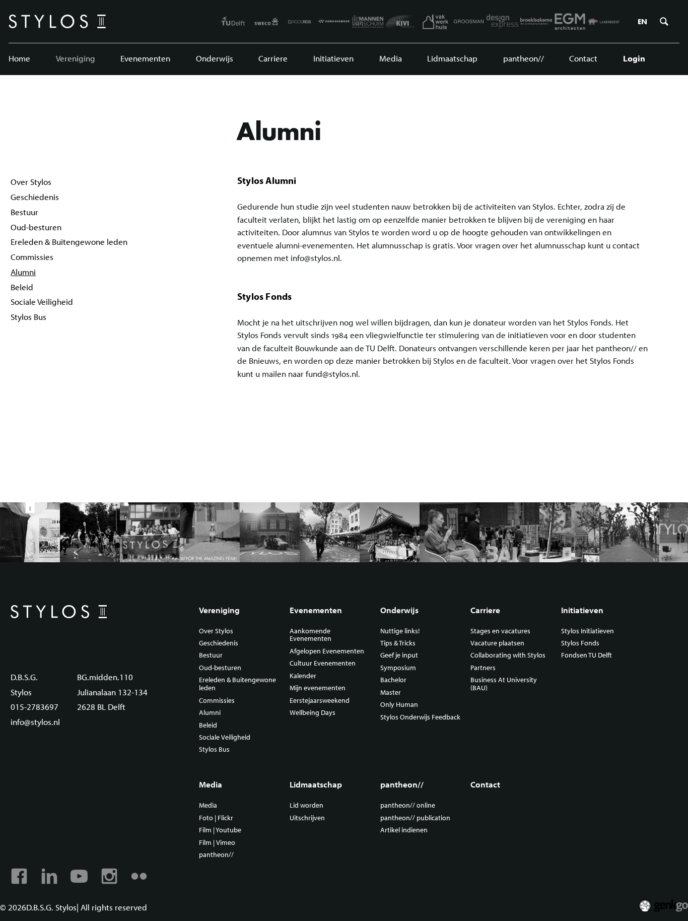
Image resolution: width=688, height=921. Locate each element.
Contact (583, 58)
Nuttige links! (400, 631)
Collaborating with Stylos (507, 655)
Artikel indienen (404, 830)
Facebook (19, 876)
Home (19, 58)
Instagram (109, 876)
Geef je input (399, 655)
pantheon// (523, 58)
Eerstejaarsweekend (320, 701)
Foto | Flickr (216, 818)
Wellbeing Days (312, 713)
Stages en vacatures (500, 631)
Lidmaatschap (452, 58)
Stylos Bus (28, 316)
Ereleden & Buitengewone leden (69, 241)
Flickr (139, 876)
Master (390, 693)
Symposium (398, 668)
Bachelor (393, 680)
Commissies (32, 256)
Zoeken (664, 22)
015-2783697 (34, 706)
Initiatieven (333, 58)
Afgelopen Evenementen (327, 651)
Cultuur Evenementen (323, 664)
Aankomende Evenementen (310, 635)
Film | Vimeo (217, 843)
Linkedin (49, 876)
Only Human (399, 705)
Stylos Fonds (580, 643)
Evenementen (145, 58)
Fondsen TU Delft (586, 655)
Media (390, 58)
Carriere (273, 58)
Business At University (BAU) (503, 684)
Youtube (79, 876)
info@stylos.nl (35, 721)
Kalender (303, 676)
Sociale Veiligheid (42, 301)
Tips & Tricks (398, 643)
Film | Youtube (220, 830)
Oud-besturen (36, 227)
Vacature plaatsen (497, 643)
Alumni (23, 272)
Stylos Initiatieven (587, 631)
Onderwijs (214, 58)
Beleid (22, 287)
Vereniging (75, 58)
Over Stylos (31, 181)
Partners (483, 668)
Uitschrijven (307, 818)
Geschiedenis (35, 196)
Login (634, 58)
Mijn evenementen (318, 688)
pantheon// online (407, 806)
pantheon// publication (415, 818)
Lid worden (306, 806)
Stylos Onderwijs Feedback (420, 717)
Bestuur (24, 212)
